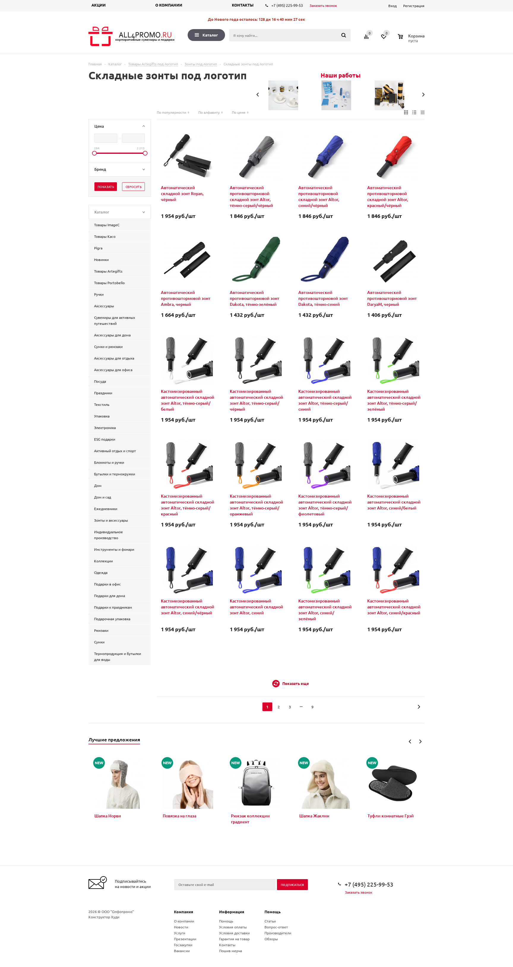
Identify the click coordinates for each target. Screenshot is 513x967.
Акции (98, 4)
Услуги (179, 932)
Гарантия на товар (234, 938)
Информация (231, 911)
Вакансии (182, 950)
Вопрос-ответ (276, 927)
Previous (410, 741)
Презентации (185, 938)
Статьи (270, 921)
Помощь (273, 911)
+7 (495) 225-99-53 (287, 5)
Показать (106, 186)
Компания (183, 911)
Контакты (243, 4)
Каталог (210, 34)
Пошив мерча (230, 950)
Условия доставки (234, 932)
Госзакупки (183, 944)
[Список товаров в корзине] (412, 39)
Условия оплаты (233, 927)
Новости (181, 927)
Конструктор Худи (103, 916)
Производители (278, 932)
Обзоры (271, 938)
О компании (168, 4)
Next (420, 741)
